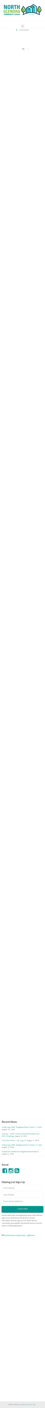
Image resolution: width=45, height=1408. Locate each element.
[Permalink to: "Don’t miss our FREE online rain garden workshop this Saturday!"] (22, 689)
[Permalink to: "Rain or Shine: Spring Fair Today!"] (22, 422)
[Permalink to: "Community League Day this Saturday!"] (22, 132)
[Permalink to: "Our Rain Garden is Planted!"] (22, 1006)
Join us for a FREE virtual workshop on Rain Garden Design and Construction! (22, 728)
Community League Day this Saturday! (23, 109)
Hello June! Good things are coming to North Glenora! (22, 475)
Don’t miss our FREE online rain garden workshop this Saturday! (22, 665)
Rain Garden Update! (24, 38)
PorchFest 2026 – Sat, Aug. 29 (14, 1140)
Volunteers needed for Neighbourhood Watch (20, 1152)
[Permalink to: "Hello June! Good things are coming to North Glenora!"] (22, 563)
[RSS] (17, 1171)
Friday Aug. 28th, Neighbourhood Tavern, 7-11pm (22, 1127)
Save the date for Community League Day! (22, 188)
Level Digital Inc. (28, 1404)
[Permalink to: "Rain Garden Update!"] (22, 60)
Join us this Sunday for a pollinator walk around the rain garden (22, 258)
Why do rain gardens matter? (24, 342)
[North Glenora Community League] (22, 10)
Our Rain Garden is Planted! (24, 919)
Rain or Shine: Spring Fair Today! (24, 399)
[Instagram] (11, 1171)
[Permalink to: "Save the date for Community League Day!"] (22, 204)
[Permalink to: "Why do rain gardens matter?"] (22, 365)
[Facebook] (4, 1171)
